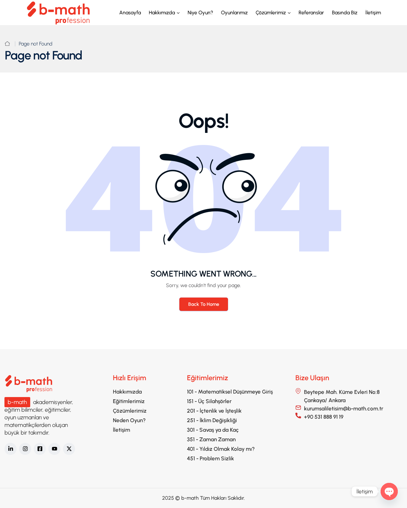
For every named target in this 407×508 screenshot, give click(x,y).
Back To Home (203, 304)
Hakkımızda (162, 13)
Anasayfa (130, 13)
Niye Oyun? (200, 13)
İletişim (373, 13)
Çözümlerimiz (271, 13)
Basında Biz (344, 13)
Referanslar (311, 13)
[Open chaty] (389, 491)
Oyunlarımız (234, 13)
